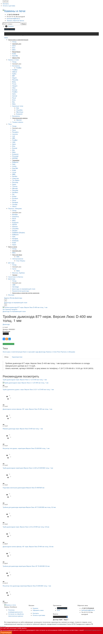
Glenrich (19, 120)
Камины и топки (13, 60)
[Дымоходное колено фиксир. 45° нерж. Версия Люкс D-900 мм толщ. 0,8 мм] (9, 554)
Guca (14, 130)
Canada (14, 204)
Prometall (15, 156)
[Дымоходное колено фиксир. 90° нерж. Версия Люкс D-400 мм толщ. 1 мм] (9, 417)
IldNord (14, 72)
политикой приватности (92, 630)
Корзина (35, 608)
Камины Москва (9, 298)
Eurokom (15, 198)
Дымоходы (11, 279)
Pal (13, 194)
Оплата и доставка (9, 6)
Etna (13, 48)
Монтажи (11, 295)
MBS (13, 174)
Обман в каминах (8, 344)
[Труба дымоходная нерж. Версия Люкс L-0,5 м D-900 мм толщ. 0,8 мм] (9, 534)
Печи (10, 124)
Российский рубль (59, 617)
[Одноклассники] (7, 339)
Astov (14, 46)
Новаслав (15, 178)
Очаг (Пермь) (20, 261)
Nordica (14, 176)
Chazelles (19, 110)
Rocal (14, 98)
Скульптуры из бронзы (15, 277)
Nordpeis (15, 202)
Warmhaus (19, 112)
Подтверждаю (6, 632)
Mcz (13, 102)
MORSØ (15, 158)
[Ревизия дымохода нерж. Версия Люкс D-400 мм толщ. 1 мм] (9, 436)
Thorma (14, 186)
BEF (13, 76)
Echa (13, 100)
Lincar (14, 172)
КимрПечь (15, 216)
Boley (14, 82)
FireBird (18, 68)
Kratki (14, 54)
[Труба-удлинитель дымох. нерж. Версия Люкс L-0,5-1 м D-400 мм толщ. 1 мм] (9, 397)
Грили (14, 269)
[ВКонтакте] (4, 339)
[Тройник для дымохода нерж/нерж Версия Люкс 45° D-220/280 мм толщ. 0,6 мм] (9, 515)
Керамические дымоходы (20, 291)
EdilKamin (15, 235)
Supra (14, 184)
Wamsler (15, 188)
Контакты (6, 4)
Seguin (14, 78)
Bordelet (15, 214)
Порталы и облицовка (68, 352)
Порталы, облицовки (15, 208)
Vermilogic (15, 287)
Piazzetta (15, 80)
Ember (14, 196)
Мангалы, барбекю (18, 273)
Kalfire (14, 74)
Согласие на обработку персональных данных (16, 615)
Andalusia (15, 241)
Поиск (24, 24)
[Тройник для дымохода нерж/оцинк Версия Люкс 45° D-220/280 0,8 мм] (9, 574)
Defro (14, 94)
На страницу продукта (10, 309)
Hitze (13, 88)
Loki (13, 136)
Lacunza (15, 134)
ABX (13, 138)
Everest (14, 90)
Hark (13, 164)
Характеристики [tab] (17, 357)
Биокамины (16, 66)
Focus (14, 84)
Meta (13, 50)
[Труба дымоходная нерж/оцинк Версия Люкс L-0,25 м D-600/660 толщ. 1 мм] (9, 476)
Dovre (14, 200)
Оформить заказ (38, 610)
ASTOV (14, 224)
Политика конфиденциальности (15, 611)
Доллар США (57, 620)
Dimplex (14, 231)
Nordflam (15, 192)
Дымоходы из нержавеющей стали (23, 289)
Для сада (11, 263)
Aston (14, 144)
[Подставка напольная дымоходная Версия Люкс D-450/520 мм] (9, 495)
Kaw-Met (15, 56)
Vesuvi (14, 206)
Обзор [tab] (6, 357)
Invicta (14, 166)
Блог (58, 610)
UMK (13, 285)
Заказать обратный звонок (15, 20)
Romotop (15, 182)
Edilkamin (15, 162)
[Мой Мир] (9, 339)
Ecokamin (19, 114)
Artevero (15, 227)
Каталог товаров (9, 29)
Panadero (15, 132)
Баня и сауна (27, 352)
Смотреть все (16, 64)
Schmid (14, 96)
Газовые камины (17, 122)
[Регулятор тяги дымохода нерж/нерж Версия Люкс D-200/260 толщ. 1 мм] (9, 593)
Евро (66, 620)
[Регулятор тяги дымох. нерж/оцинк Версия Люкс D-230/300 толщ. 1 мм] (9, 456)
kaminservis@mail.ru (13, 18)
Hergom (14, 86)
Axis (17, 108)
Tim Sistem (15, 180)
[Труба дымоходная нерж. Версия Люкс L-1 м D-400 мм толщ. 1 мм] (25, 382)
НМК (13, 142)
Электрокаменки (17, 259)
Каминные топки (17, 106)
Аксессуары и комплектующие (13, 352)
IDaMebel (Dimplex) (18, 233)
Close (6, 38)
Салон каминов (62, 608)
